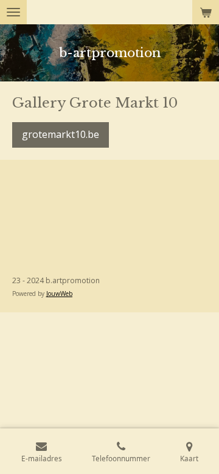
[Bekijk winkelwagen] (205, 12)
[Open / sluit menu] (13, 12)
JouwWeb (59, 293)
